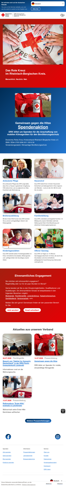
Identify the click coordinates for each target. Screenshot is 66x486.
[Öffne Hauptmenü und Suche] (62, 15)
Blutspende (10, 295)
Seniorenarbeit (22, 298)
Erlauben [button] (60, 483)
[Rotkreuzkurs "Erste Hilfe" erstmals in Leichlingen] (17, 387)
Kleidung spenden (8, 462)
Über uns (46, 452)
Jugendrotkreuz (33, 295)
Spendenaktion (33, 127)
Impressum (47, 466)
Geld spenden (7, 456)
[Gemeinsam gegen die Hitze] (48, 344)
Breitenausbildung (11, 215)
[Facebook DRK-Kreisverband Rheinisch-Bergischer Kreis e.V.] (8, 436)
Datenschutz (47, 459)
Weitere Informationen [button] (28, 484)
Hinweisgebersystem (50, 462)
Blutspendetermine (29, 459)
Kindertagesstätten (11, 250)
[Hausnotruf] (48, 168)
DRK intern (47, 469)
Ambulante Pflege (10, 180)
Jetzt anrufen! (13, 310)
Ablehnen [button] (49, 483)
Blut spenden (7, 459)
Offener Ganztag (41, 250)
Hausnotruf (39, 180)
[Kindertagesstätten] (17, 238)
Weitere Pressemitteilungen (38, 420)
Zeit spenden (7, 452)
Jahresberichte (27, 456)
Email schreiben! (32, 310)
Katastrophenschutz (47, 295)
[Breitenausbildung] (17, 203)
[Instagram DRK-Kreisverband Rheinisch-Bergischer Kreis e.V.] (57, 436)
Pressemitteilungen (29, 452)
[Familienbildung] (48, 203)
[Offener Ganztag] (48, 238)
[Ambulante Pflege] (17, 168)
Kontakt (46, 456)
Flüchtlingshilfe (20, 295)
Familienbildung (41, 215)
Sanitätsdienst (11, 298)
